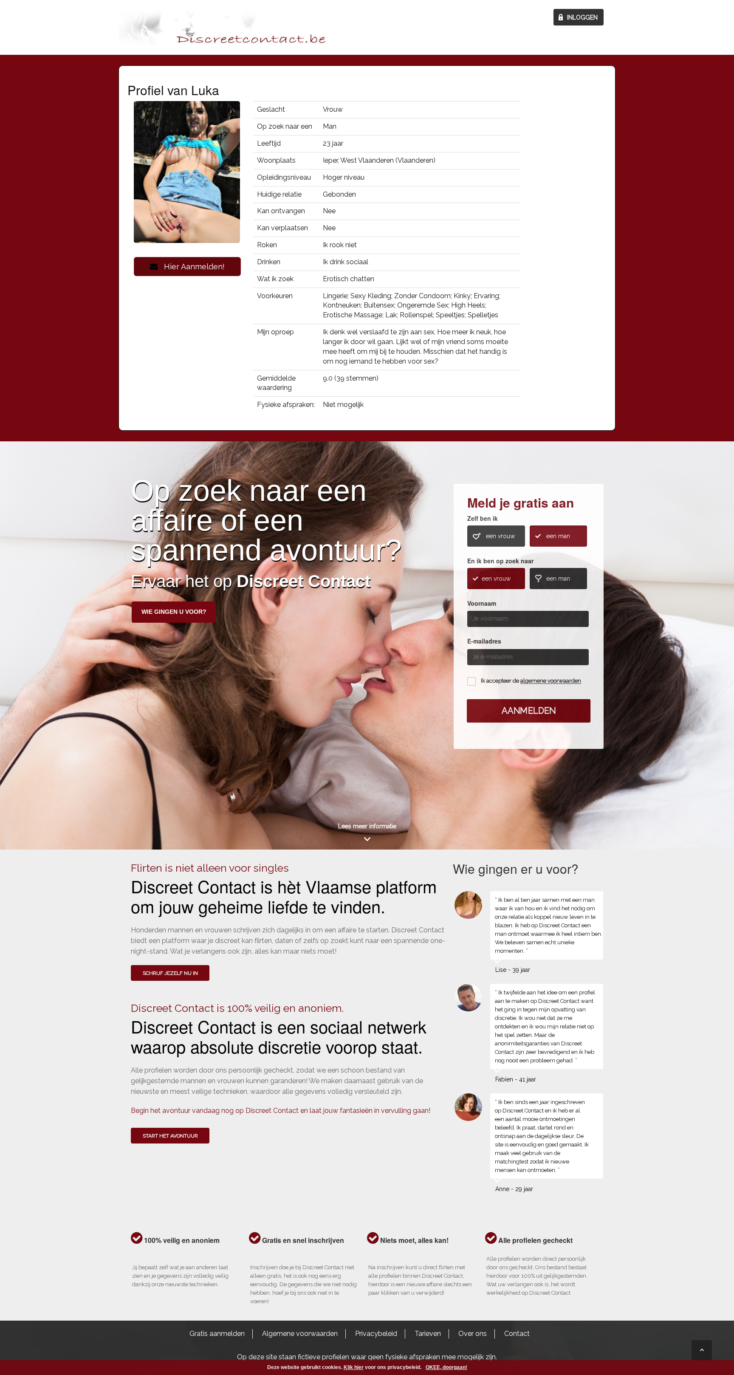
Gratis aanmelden (217, 1334)
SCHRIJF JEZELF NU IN (170, 973)
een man (558, 536)
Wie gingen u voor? (173, 611)
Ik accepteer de (531, 681)
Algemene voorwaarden (300, 1334)
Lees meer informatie (367, 826)
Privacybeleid (376, 1334)
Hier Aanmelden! (191, 266)
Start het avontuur (170, 1136)
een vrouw (500, 536)
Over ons (472, 1334)
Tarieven (428, 1334)
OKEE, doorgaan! (446, 1367)
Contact (517, 1334)
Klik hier (354, 1367)
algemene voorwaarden (550, 681)
